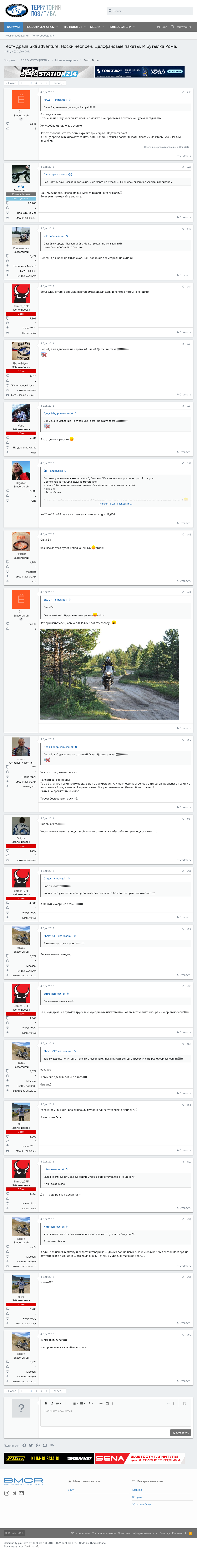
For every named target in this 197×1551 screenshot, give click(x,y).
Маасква (31, 571)
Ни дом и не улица (24, 447)
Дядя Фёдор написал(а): (59, 413)
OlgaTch (21, 483)
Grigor (21, 838)
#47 (189, 463)
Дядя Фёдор (21, 363)
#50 (189, 739)
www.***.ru (29, 328)
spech (21, 759)
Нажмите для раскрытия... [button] (116, 503)
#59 (189, 1277)
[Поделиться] (183, 92)
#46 (189, 406)
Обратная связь (141, 1504)
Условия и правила (104, 1533)
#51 (189, 818)
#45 (189, 343)
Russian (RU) (16, 1533)
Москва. (31, 965)
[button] (57, 26)
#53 (189, 928)
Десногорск (29, 776)
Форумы (137, 1497)
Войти (71, 1489)
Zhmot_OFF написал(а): (58, 935)
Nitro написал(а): (54, 1169)
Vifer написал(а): (54, 236)
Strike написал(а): (55, 993)
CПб (33, 500)
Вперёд (57, 83)
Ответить (185, 155)
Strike (21, 948)
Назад (12, 83)
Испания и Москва (24, 266)
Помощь (165, 1533)
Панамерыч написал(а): (58, 174)
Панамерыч (21, 248)
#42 (189, 167)
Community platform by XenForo (40, 1542)
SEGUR (21, 554)
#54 (189, 986)
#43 (189, 228)
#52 (189, 871)
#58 (189, 1219)
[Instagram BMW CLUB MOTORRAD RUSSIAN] (7, 1493)
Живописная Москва (24, 385)
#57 (189, 1161)
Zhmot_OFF (21, 306)
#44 (189, 286)
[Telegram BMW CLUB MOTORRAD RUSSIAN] (14, 1493)
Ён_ (9, 51)
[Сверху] (185, 1533)
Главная (137, 1489)
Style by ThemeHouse (92, 1542)
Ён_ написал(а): (53, 470)
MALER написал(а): (55, 99)
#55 (189, 1043)
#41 (189, 92)
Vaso (21, 425)
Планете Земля (26, 212)
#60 (189, 1334)
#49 (189, 592)
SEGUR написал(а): (55, 599)
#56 (189, 1104)
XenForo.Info (31, 1546)
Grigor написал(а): (55, 878)
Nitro (21, 1124)
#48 (189, 534)
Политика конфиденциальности (137, 1533)
